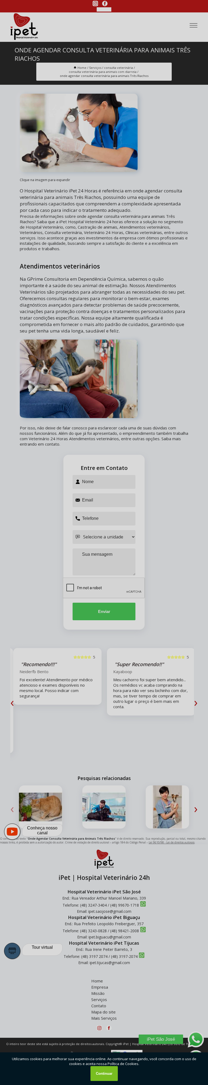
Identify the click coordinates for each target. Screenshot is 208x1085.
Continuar (104, 1074)
